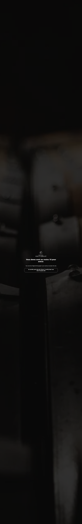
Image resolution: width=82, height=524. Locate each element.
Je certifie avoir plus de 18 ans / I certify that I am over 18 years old (41, 270)
